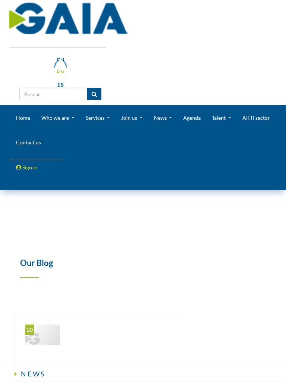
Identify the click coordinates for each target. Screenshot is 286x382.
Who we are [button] (55, 118)
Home (23, 118)
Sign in (29, 167)
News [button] (161, 118)
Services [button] (96, 118)
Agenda (192, 118)
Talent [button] (219, 118)
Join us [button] (129, 118)
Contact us (28, 142)
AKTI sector (256, 118)
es (60, 84)
